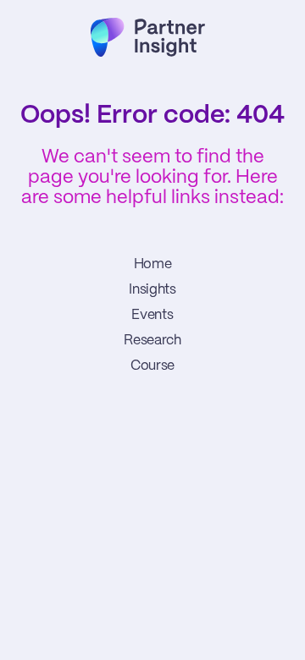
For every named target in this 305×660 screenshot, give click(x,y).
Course (152, 366)
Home (153, 264)
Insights (152, 289)
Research (152, 340)
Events (152, 315)
